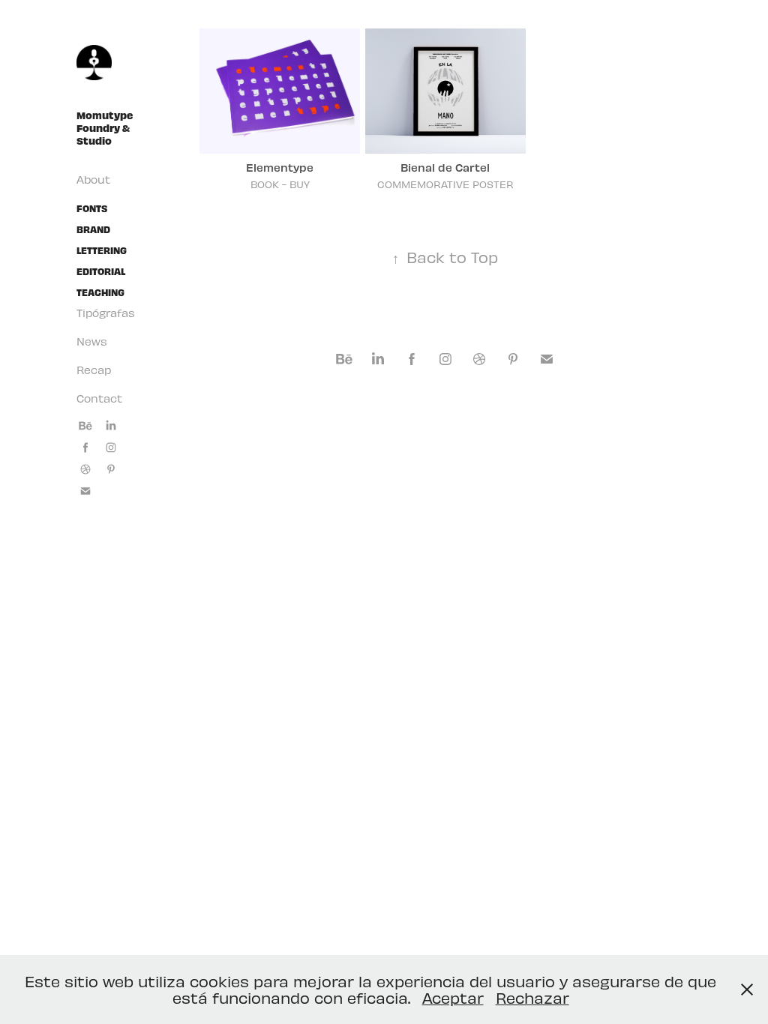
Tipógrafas (105, 312)
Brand (93, 229)
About (93, 179)
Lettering (101, 250)
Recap (93, 369)
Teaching (100, 292)
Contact (99, 398)
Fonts (91, 208)
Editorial (100, 271)
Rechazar (532, 997)
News (91, 341)
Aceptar (453, 997)
